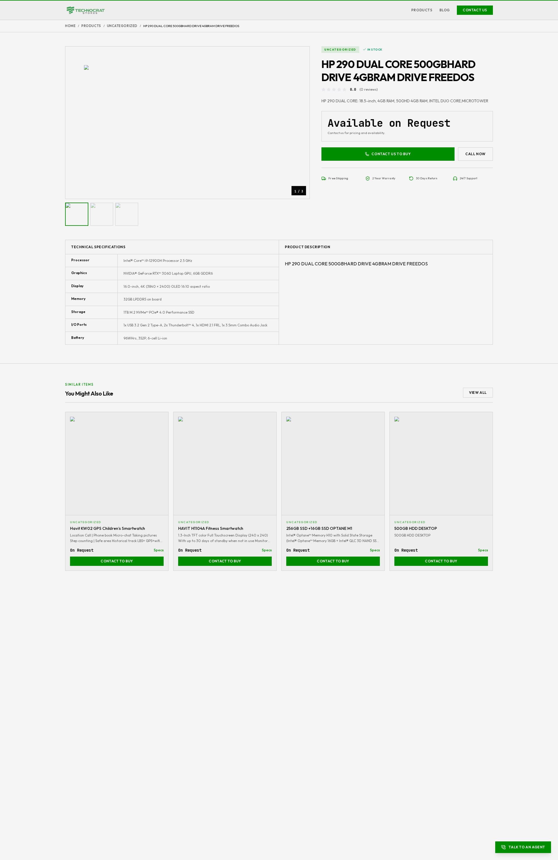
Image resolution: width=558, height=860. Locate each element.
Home (70, 26)
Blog (444, 10)
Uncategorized (122, 26)
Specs (159, 550)
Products (421, 10)
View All (478, 392)
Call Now (475, 154)
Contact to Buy (117, 561)
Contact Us (475, 10)
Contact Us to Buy (391, 154)
